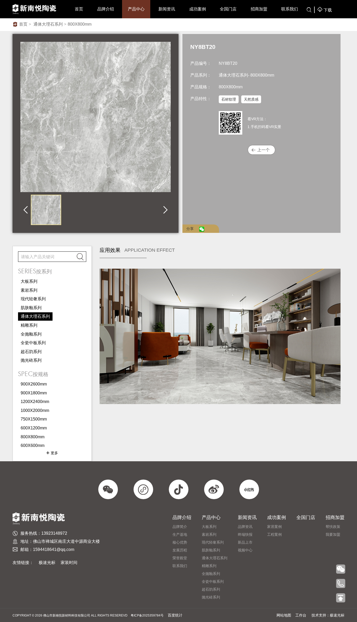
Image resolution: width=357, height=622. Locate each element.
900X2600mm (34, 384)
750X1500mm (34, 419)
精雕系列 (29, 325)
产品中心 (136, 9)
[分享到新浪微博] (197, 229)
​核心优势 (179, 542)
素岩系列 (29, 290)
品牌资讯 (245, 527)
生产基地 (179, 534)
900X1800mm (34, 393)
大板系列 (29, 281)
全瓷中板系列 (33, 343)
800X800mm (79, 24)
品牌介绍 (105, 9)
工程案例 (274, 534)
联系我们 (289, 9)
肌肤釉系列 (31, 308)
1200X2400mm (35, 401)
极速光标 (47, 562)
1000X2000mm (35, 410)
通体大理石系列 (47, 24)
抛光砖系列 (31, 360)
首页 (79, 9)
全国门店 (228, 9)
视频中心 (245, 550)
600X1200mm (34, 428)
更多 (52, 453)
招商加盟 (259, 9)
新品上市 (245, 542)
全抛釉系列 (31, 334)
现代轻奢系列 (33, 299)
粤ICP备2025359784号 (147, 615)
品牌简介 (179, 527)
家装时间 (69, 562)
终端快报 (245, 534)
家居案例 (274, 527)
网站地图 (284, 615)
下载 (324, 9)
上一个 (263, 150)
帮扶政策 (333, 527)
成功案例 (197, 9)
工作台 (300, 615)
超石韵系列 (31, 351)
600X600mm (32, 445)
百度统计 (175, 615)
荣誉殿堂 (179, 558)
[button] (25, 209)
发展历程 (179, 550)
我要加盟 (333, 534)
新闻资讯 (166, 9)
